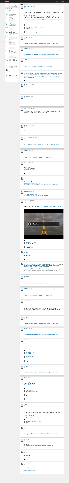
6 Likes (26, 336)
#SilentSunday (26, 145)
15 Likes (27, 350)
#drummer (13, 57)
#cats (62, 416)
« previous (7, 75)
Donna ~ (10, 69)
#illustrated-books (13, 25)
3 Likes (26, 80)
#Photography (35, 113)
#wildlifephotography (45, 266)
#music (9, 24)
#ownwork (49, 184)
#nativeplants (30, 266)
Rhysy (25, 300)
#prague (53, 256)
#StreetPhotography (34, 43)
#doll (11, 6)
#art (15, 24)
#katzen (59, 416)
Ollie (9, 27)
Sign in (57, 1)
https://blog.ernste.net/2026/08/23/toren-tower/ (36, 257)
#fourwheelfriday (26, 470)
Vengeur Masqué (11, 12)
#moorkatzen (26, 417)
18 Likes (27, 173)
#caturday (29, 417)
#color (36, 144)
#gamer (10, 29)
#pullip (9, 6)
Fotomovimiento (11, 17)
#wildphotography (33, 66)
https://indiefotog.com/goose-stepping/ (29, 384)
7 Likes (26, 92)
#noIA (53, 144)
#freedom (13, 37)
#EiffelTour (55, 206)
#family (16, 37)
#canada (58, 144)
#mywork (47, 144)
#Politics (38, 113)
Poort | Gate (25, 452)
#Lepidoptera (26, 266)
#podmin (10, 47)
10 (12, 77)
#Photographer (26, 346)
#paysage (41, 433)
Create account (61, 1)
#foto (32, 184)
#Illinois (33, 266)
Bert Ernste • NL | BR (27, 250)
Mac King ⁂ (26, 191)
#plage (48, 433)
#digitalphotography (27, 171)
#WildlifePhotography (45, 283)
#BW (38, 43)
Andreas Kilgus (26, 71)
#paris (57, 43)
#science (10, 15)
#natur (54, 184)
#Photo (25, 345)
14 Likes (27, 388)
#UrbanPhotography (47, 43)
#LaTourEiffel (59, 206)
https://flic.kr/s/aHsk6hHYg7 (52, 207)
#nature (52, 184)
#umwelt (57, 184)
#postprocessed (38, 184)
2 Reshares (27, 121)
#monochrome (55, 433)
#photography (14, 6)
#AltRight (31, 113)
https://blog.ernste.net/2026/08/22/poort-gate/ (36, 457)
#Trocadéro (45, 206)
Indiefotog (25, 162)
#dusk (52, 206)
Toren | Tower (26, 252)
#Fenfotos (37, 206)
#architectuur (30, 256)
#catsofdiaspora (33, 417)
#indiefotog (25, 385)
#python (10, 52)
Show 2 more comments (27, 22)
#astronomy (10, 56)
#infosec (12, 15)
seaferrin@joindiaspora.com (13, 31)
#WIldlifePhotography (45, 66)
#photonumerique (33, 171)
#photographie (26, 144)
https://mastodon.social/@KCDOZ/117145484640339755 (32, 111)
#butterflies (57, 265)
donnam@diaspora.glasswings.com (31, 27)
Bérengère (10, 64)
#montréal (47, 171)
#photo (15, 14)
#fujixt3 (34, 144)
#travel (13, 44)
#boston (10, 34)
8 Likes (26, 313)
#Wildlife (50, 66)
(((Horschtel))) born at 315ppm (30, 356)
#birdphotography (39, 66)
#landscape (45, 433)
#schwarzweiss (53, 43)
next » (6, 78)
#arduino (16, 57)
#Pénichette (35, 194)
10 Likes (27, 284)
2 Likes (26, 68)
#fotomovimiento (11, 20)
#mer (52, 433)
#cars (30, 470)
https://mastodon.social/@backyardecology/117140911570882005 (34, 264)
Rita (9, 41)
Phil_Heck (25, 439)
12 (16, 77)
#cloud (44, 144)
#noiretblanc (44, 171)
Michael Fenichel (26, 6)
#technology (10, 44)
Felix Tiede (10, 8)
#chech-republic (34, 256)
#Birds (25, 66)
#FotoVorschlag (26, 194)
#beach (50, 433)
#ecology (10, 25)
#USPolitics (25, 113)
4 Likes (26, 20)
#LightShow (49, 206)
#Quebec (55, 144)
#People (25, 43)
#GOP (28, 113)
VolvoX (10, 36)
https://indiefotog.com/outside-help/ (29, 169)
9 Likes (26, 373)
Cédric (9, 50)
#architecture (26, 256)
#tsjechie (56, 256)
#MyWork (25, 347)
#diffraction (47, 385)
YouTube (38, 224)
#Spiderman (42, 113)
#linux (13, 14)
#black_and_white (26, 434)
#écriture (12, 67)
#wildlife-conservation (11, 39)
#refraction (43, 385)
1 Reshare (27, 187)
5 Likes (26, 120)
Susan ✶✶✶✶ (26, 108)
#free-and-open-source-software (13, 38)
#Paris (35, 206)
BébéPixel (10, 4)
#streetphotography (31, 385)
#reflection (40, 385)
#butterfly (54, 265)
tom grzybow (28, 24)
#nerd (12, 47)
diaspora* (7, 1)
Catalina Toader (11, 22)
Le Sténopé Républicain (12, 59)
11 (14, 77)
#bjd (16, 6)
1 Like (27, 29)
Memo (25, 177)
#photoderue (36, 385)
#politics (17, 33)
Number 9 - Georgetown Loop (30, 15)
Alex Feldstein (26, 37)
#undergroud (15, 66)
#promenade (40, 144)
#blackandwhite (38, 171)
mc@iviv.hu (28, 390)
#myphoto (50, 144)
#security (14, 47)
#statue (25, 348)
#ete (42, 144)
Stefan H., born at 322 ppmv (30, 421)
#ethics (9, 67)
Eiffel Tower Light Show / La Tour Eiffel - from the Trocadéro (37, 205)
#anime (12, 29)
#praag (51, 256)
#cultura (15, 44)
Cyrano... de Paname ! (27, 137)
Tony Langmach (28, 352)
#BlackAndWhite (41, 43)
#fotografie (30, 184)
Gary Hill (25, 339)
